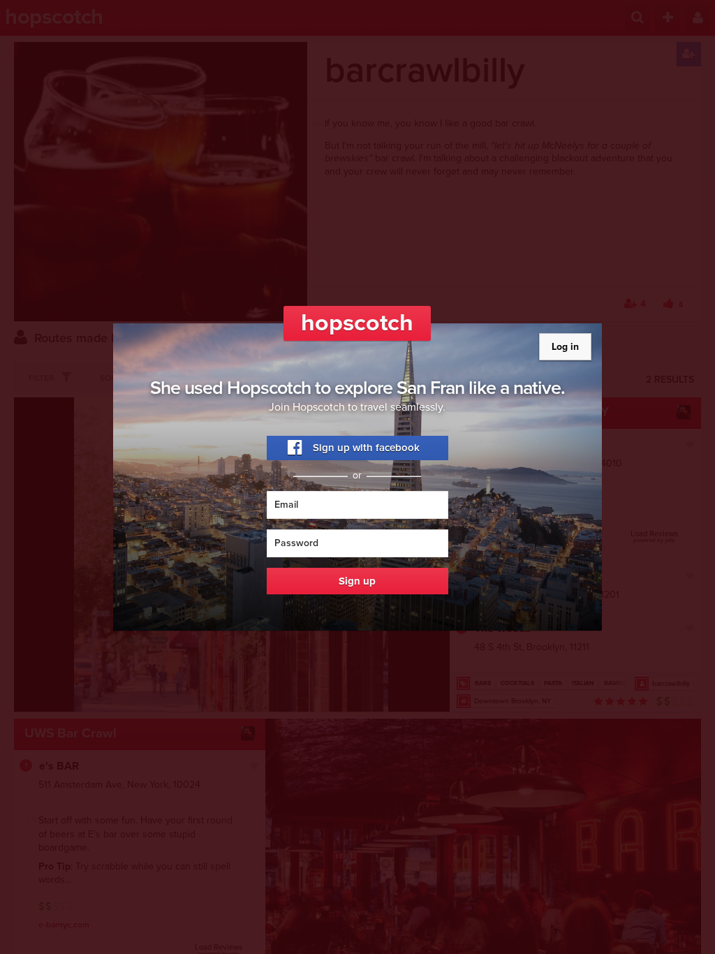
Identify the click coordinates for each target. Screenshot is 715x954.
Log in (565, 347)
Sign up (357, 581)
